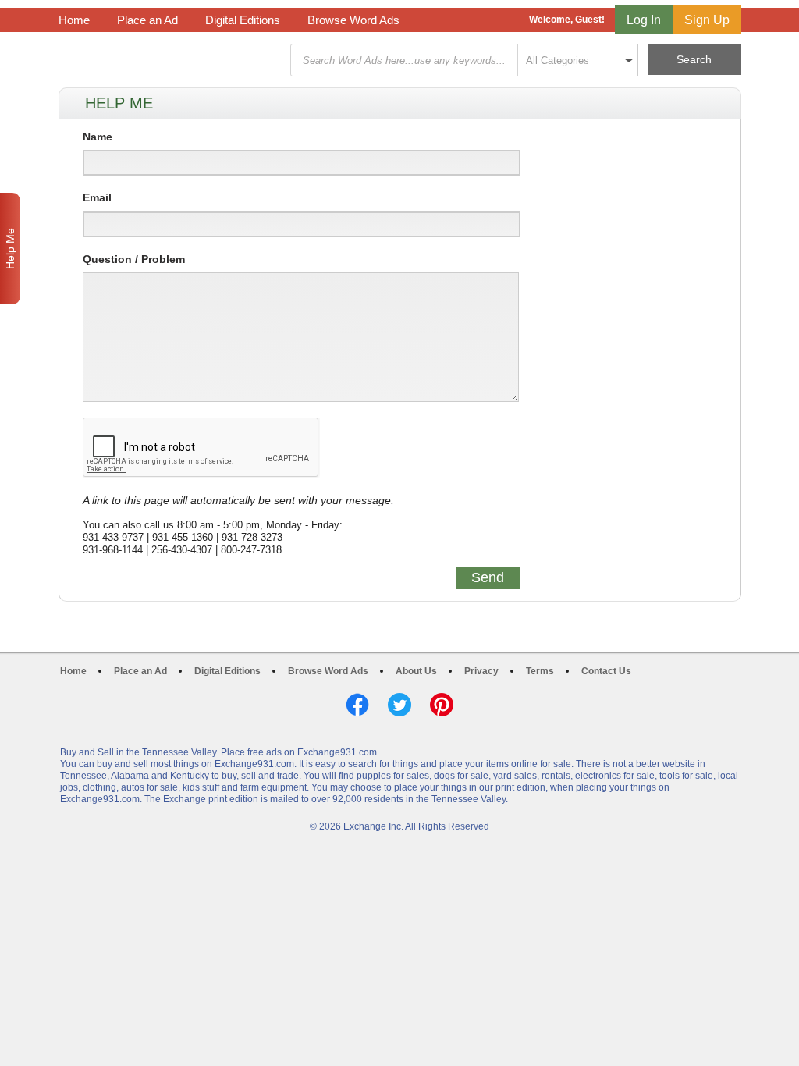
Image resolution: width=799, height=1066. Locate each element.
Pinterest (441, 704)
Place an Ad (147, 20)
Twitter (399, 704)
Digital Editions (242, 20)
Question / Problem (134, 259)
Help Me (10, 248)
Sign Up (707, 20)
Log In (644, 20)
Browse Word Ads (353, 20)
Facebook (357, 704)
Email (97, 197)
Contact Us (606, 671)
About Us (416, 671)
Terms (540, 671)
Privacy (481, 671)
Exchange (169, 60)
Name (97, 136)
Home (74, 20)
